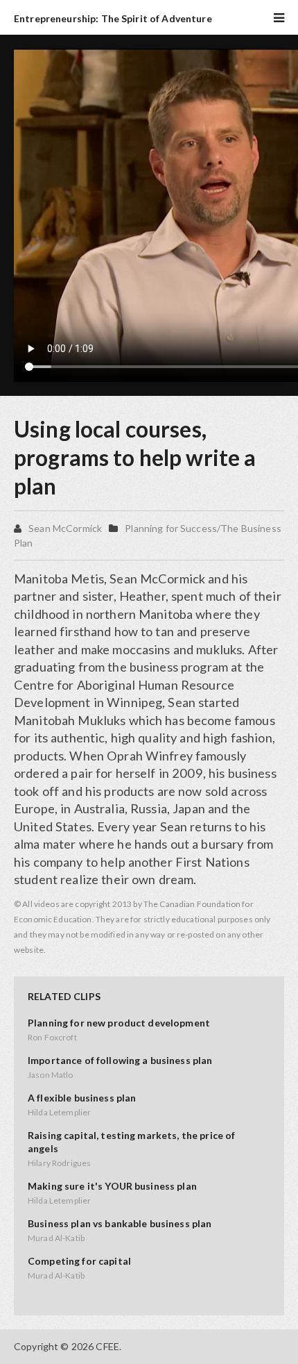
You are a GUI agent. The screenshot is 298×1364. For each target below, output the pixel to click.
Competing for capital (79, 1261)
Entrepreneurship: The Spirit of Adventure (113, 18)
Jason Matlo (50, 1075)
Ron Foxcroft (52, 1037)
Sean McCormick (65, 528)
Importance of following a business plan (120, 1060)
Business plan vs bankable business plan (119, 1223)
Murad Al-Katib (56, 1238)
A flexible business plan (82, 1098)
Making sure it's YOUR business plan (112, 1186)
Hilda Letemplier (59, 1112)
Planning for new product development (119, 1023)
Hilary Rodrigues (59, 1163)
